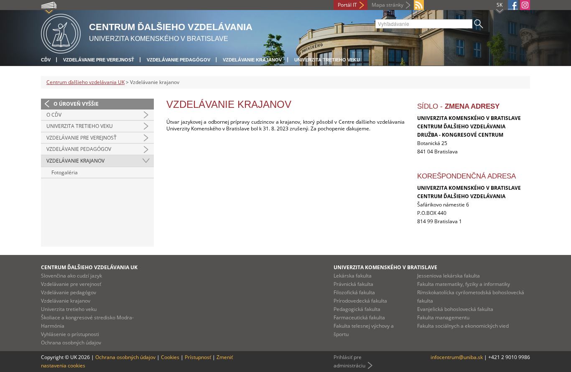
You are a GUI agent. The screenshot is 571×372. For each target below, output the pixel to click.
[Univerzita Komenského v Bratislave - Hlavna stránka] (61, 32)
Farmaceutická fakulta (359, 317)
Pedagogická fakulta (357, 309)
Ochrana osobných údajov (71, 342)
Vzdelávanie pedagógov (178, 59)
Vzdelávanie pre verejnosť (98, 59)
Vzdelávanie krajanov (252, 59)
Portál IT (347, 4)
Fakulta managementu (443, 317)
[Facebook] (513, 5)
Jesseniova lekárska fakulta (448, 275)
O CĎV (53, 114)
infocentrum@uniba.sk (457, 357)
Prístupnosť (198, 357)
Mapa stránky (387, 4)
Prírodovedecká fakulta (360, 300)
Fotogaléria (64, 172)
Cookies (170, 357)
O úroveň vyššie (76, 103)
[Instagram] (525, 5)
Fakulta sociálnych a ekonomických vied (463, 325)
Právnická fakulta (353, 284)
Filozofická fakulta (354, 292)
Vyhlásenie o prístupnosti (70, 334)
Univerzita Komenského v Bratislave (385, 267)
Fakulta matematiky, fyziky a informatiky (463, 284)
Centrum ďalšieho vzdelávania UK (85, 82)
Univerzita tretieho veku (327, 59)
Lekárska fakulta (353, 275)
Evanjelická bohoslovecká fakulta (455, 309)
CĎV (46, 59)
